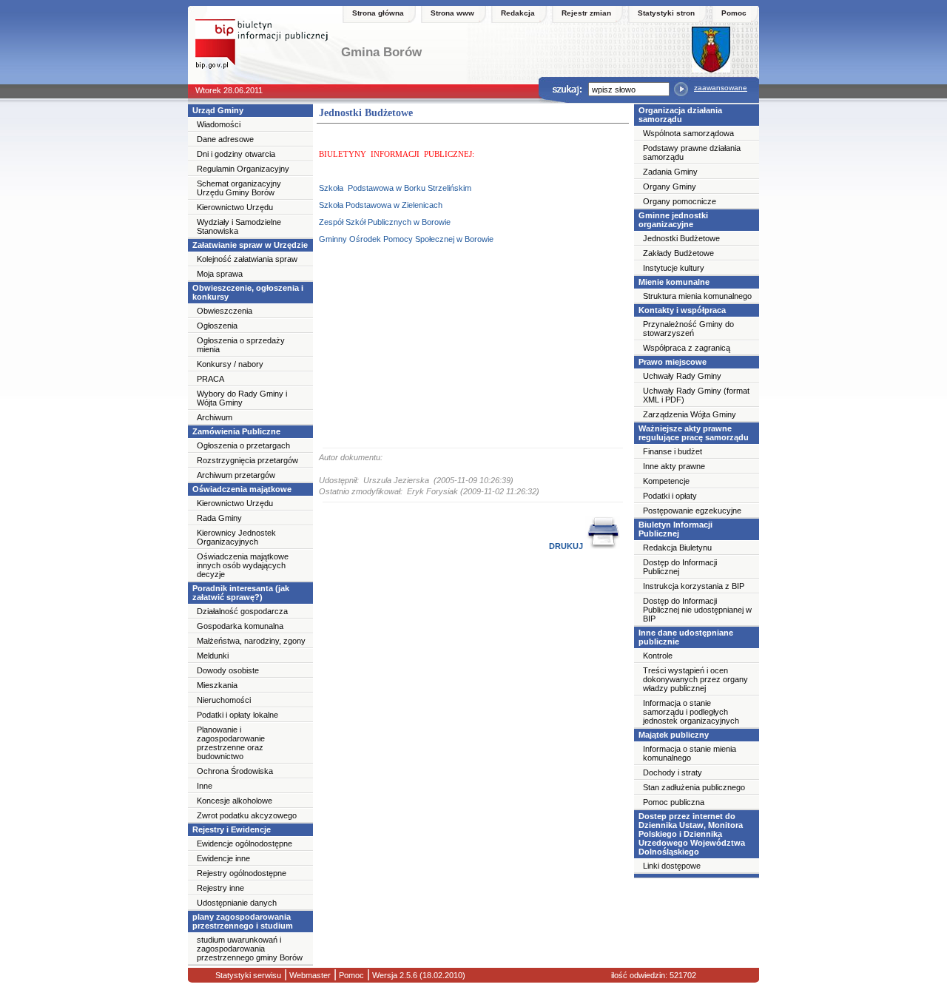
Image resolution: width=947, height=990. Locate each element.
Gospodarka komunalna (240, 626)
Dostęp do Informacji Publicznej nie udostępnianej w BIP (697, 609)
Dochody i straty (672, 772)
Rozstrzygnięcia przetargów (247, 460)
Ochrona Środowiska (235, 771)
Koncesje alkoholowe (234, 800)
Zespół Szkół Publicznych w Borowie (385, 222)
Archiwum (214, 417)
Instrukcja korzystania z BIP (693, 586)
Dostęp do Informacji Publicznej (680, 567)
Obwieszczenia (224, 310)
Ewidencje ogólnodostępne (244, 843)
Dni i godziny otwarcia (236, 153)
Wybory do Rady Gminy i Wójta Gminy (242, 398)
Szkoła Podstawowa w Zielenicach (380, 205)
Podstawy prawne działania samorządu (692, 152)
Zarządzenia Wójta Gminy (689, 414)
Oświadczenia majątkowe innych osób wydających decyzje (243, 565)
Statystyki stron (666, 13)
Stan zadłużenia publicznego (694, 787)
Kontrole (658, 655)
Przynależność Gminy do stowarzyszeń (688, 328)
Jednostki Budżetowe (681, 238)
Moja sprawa (220, 273)
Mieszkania (217, 685)
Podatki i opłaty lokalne (237, 714)
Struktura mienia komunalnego (697, 296)
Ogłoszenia (217, 325)
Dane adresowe (225, 139)
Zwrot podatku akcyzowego (247, 815)
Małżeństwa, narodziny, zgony (251, 640)
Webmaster (309, 975)
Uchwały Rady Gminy (682, 375)
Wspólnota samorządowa (688, 133)
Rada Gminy (219, 517)
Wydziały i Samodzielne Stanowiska (239, 226)
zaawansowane (720, 88)
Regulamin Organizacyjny (243, 168)
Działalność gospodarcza (242, 611)
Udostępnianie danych (237, 902)
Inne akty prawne (674, 466)
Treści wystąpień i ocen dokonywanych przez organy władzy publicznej (695, 679)
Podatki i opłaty (670, 495)
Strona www (452, 13)
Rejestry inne (220, 887)
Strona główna (378, 13)
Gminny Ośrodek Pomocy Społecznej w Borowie (406, 239)
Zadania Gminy (670, 171)
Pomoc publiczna (673, 802)
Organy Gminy (669, 186)
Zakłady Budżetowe (678, 253)
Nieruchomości (224, 700)
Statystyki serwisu (248, 975)
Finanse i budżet (672, 451)
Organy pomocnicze (679, 201)
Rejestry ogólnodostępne (241, 873)
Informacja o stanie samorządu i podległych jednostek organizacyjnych (691, 711)
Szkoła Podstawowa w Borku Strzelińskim (395, 187)
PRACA (210, 378)
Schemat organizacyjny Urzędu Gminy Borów (239, 188)
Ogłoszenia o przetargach (243, 445)
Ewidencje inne (223, 858)
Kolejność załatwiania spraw (247, 259)
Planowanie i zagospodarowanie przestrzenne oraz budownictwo (231, 743)
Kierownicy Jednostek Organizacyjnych (236, 537)
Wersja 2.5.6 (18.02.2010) (417, 975)
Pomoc (734, 13)
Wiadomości (218, 124)
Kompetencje (666, 481)
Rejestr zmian (586, 13)
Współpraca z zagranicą (686, 347)
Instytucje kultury (673, 267)
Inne (204, 785)
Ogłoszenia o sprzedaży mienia (241, 345)
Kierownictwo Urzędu (235, 207)
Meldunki (213, 655)
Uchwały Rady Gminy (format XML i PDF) (696, 395)
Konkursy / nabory (230, 364)
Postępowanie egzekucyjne (692, 510)
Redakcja (518, 13)
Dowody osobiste (228, 670)
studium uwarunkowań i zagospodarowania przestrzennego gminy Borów (250, 948)
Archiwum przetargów (236, 475)
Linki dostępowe (672, 865)
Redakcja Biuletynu (677, 547)
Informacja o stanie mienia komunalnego (689, 753)
